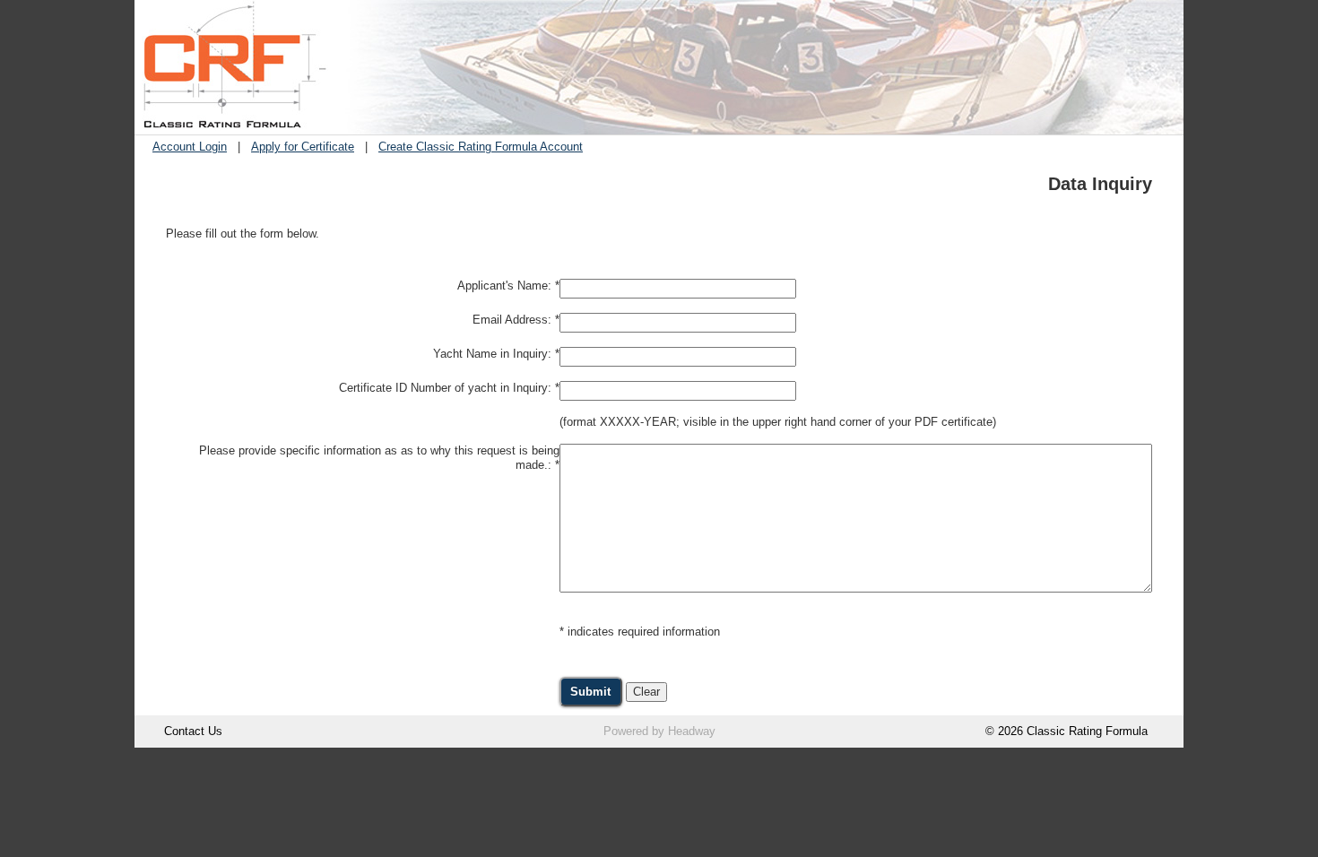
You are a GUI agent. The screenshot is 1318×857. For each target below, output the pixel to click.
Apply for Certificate (302, 146)
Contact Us (193, 731)
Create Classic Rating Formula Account (480, 146)
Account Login (189, 146)
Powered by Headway (659, 731)
